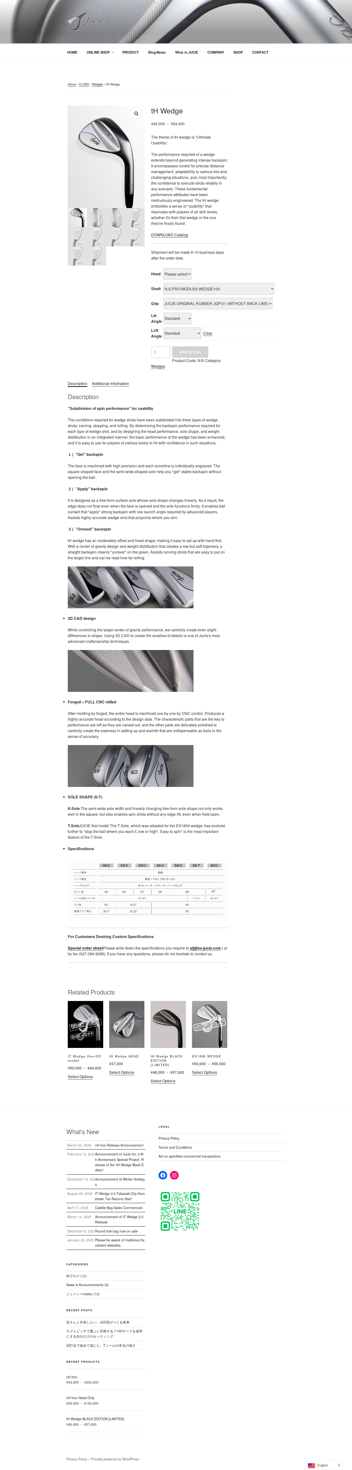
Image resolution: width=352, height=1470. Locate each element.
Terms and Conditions (175, 1147)
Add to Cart (190, 352)
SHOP (238, 52)
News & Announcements (84, 1284)
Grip (155, 303)
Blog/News (157, 52)
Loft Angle (156, 333)
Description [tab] (77, 383)
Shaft (156, 288)
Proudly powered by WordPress (115, 1459)
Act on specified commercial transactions (189, 1156)
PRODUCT (130, 52)
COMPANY (215, 52)
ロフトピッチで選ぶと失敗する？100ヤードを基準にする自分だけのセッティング (104, 1334)
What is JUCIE (186, 52)
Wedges (97, 84)
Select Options (80, 1076)
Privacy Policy (169, 1138)
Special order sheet (85, 948)
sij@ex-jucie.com (205, 948)
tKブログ (72, 1275)
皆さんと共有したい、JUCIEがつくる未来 (98, 1322)
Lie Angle (156, 318)
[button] (136, 113)
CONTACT (260, 52)
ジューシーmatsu (79, 1293)
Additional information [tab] (110, 383)
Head (156, 274)
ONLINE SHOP (98, 52)
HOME (72, 52)
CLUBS (84, 84)
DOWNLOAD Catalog (169, 234)
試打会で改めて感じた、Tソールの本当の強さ (101, 1345)
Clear (207, 333)
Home (72, 84)
